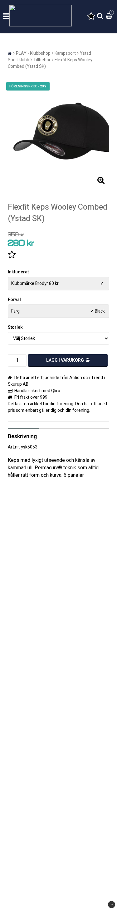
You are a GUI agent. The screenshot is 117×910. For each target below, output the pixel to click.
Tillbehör (42, 60)
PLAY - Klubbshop (33, 53)
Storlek (15, 327)
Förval (14, 299)
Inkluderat (18, 272)
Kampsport (65, 53)
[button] (91, 16)
